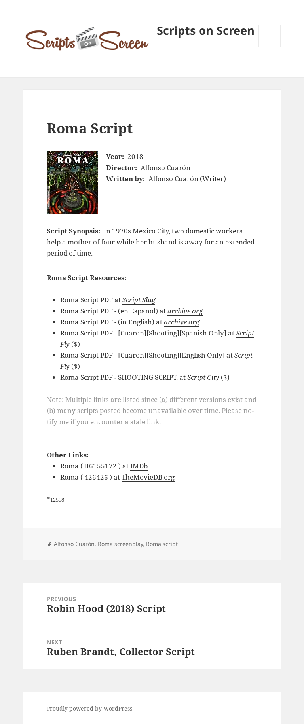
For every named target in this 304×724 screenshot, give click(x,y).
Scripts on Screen (206, 30)
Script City (203, 377)
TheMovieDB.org (148, 476)
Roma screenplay (120, 544)
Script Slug (138, 299)
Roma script (162, 544)
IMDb (139, 465)
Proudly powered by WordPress (89, 708)
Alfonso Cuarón (74, 544)
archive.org (185, 310)
